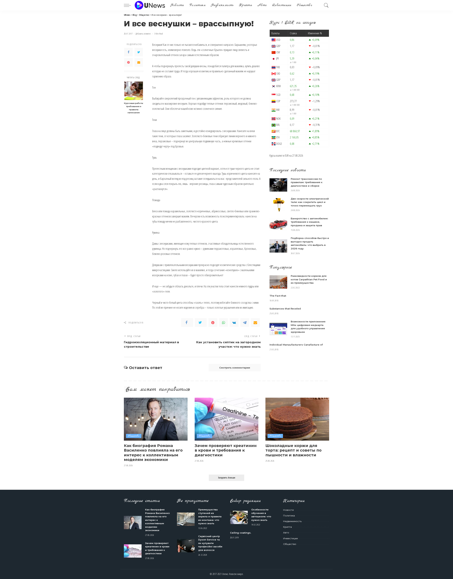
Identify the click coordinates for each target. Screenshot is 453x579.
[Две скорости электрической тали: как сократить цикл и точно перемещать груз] (278, 204)
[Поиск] (326, 5)
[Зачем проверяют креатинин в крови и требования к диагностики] (226, 419)
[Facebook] (128, 52)
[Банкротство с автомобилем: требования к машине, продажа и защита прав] (278, 224)
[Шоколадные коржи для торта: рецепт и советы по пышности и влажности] (297, 419)
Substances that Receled (285, 308)
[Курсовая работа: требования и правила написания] (133, 90)
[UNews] (149, 5)
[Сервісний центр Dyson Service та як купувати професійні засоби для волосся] (186, 545)
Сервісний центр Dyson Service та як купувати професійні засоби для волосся (210, 543)
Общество (133, 436)
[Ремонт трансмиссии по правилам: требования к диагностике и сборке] (278, 185)
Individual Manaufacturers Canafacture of (296, 344)
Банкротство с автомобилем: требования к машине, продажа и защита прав (309, 222)
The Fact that (277, 295)
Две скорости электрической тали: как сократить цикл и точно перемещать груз (310, 202)
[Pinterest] (128, 62)
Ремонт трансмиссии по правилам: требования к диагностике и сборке (306, 182)
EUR (287, 155)
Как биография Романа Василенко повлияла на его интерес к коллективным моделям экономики (153, 452)
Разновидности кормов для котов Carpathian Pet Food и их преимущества (309, 279)
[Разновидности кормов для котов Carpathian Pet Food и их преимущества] (278, 282)
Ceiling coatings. (240, 532)
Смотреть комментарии (234, 367)
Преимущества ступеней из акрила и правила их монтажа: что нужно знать (210, 516)
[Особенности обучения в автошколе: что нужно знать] (239, 517)
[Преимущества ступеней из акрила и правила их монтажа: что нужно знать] (186, 519)
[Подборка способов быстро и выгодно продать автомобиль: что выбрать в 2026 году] (278, 246)
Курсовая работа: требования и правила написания (133, 108)
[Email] (138, 62)
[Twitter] (138, 52)
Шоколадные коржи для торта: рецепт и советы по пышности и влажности (293, 450)
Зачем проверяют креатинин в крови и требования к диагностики (226, 450)
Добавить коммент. (143, 34)
